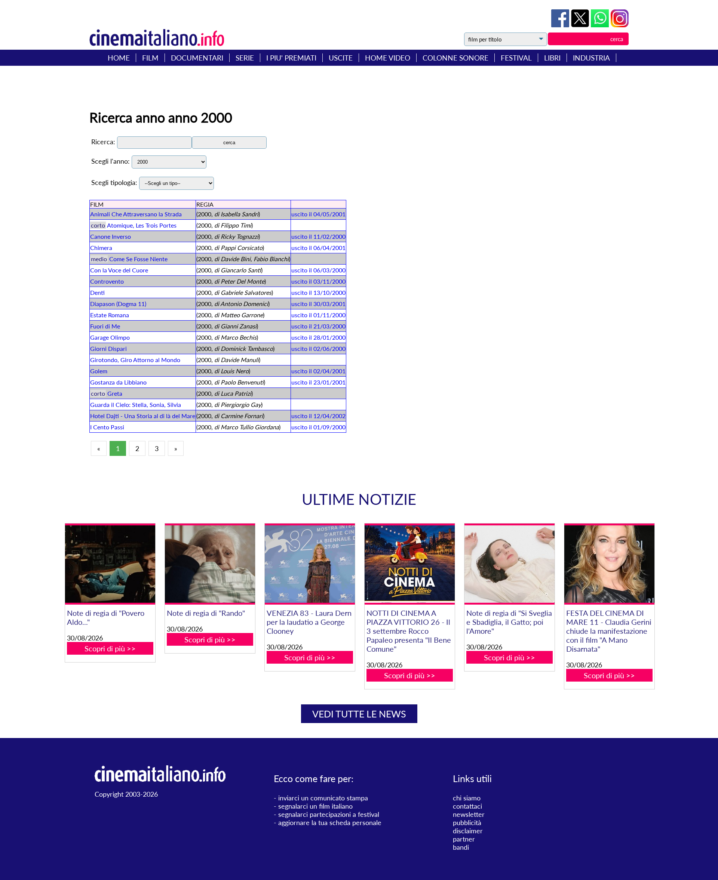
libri (552, 57)
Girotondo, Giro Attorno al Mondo (135, 359)
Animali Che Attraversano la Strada (136, 213)
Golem (98, 370)
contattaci (467, 806)
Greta (114, 393)
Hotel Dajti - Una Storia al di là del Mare (142, 415)
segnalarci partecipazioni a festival (328, 814)
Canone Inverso (110, 236)
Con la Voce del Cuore (119, 270)
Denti (97, 292)
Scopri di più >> (110, 648)
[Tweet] (581, 25)
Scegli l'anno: (110, 161)
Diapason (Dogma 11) (118, 303)
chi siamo (467, 798)
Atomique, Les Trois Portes (142, 225)
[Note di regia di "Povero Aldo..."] (110, 564)
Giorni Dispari (108, 348)
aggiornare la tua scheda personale (329, 822)
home (119, 57)
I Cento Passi (107, 426)
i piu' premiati (291, 57)
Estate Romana (109, 314)
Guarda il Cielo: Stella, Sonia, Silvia (135, 404)
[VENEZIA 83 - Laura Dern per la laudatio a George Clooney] (310, 564)
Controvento (107, 281)
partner (464, 839)
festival (516, 57)
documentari (197, 57)
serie (245, 57)
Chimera (101, 247)
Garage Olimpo (110, 337)
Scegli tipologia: (114, 182)
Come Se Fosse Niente (138, 258)
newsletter (469, 814)
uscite (341, 57)
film (150, 57)
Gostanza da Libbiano (118, 382)
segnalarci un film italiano (315, 806)
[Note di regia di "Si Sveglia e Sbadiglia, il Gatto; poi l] (509, 564)
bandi (461, 847)
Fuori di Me (105, 326)
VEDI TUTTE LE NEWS (359, 713)
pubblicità (467, 822)
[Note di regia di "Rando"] (210, 564)
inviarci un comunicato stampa (323, 798)
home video (387, 57)
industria (591, 57)
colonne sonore (455, 57)
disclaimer (468, 831)
